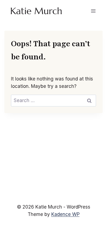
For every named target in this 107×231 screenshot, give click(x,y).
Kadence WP (65, 214)
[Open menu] (93, 11)
